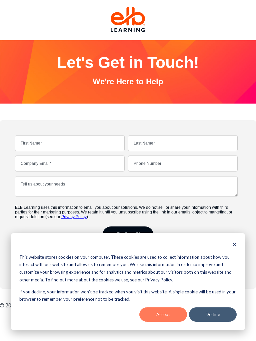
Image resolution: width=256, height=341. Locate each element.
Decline (213, 314)
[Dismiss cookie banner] (234, 245)
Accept (163, 314)
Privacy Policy (74, 216)
